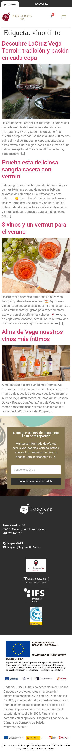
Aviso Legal (28, 748)
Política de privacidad (39, 745)
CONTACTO (41, 4)
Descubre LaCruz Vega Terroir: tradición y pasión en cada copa (35, 50)
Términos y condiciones (15, 745)
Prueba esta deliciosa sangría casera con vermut (30, 169)
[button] (63, 16)
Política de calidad (45, 748)
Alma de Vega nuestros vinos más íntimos (32, 335)
